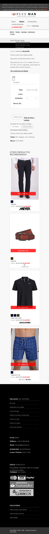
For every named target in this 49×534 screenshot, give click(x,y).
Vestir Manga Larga (22, 42)
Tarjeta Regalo (14, 517)
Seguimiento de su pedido (17, 407)
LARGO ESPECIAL (18, 24)
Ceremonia (31, 32)
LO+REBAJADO (17, 27)
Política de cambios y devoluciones (19, 415)
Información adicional (15, 427)
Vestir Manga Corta (22, 45)
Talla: (21, 90)
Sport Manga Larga (17, 40)
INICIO (14, 21)
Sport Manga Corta (22, 44)
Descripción (15, 126)
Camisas (24, 32)
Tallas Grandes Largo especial (18, 509)
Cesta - (29, 26)
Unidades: (19, 98)
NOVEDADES (32, 21)
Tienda (17, 32)
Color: (20, 94)
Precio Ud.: (17, 103)
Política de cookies (15, 423)
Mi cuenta (12, 403)
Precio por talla (27, 126)
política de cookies (39, 9)
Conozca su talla (14, 419)
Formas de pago (14, 411)
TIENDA (21, 21)
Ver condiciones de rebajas (19, 71)
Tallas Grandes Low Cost (17, 513)
